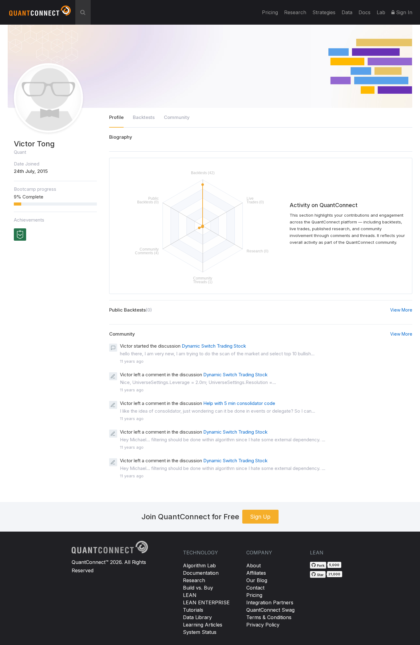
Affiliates (256, 573)
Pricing (270, 12)
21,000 (334, 574)
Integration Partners (269, 602)
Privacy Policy (262, 625)
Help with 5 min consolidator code (239, 403)
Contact (255, 588)
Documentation (201, 573)
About (253, 565)
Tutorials (193, 610)
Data (347, 12)
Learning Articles (202, 625)
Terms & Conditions (268, 617)
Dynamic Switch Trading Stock (214, 346)
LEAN (189, 595)
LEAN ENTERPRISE (206, 602)
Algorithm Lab (199, 565)
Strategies (323, 12)
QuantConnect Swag (270, 610)
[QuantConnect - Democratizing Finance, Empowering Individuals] (40, 13)
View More (401, 309)
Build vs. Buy (198, 588)
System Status (199, 632)
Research (295, 12)
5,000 (334, 565)
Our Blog (256, 580)
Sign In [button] (403, 12)
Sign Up (260, 516)
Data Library (197, 617)
